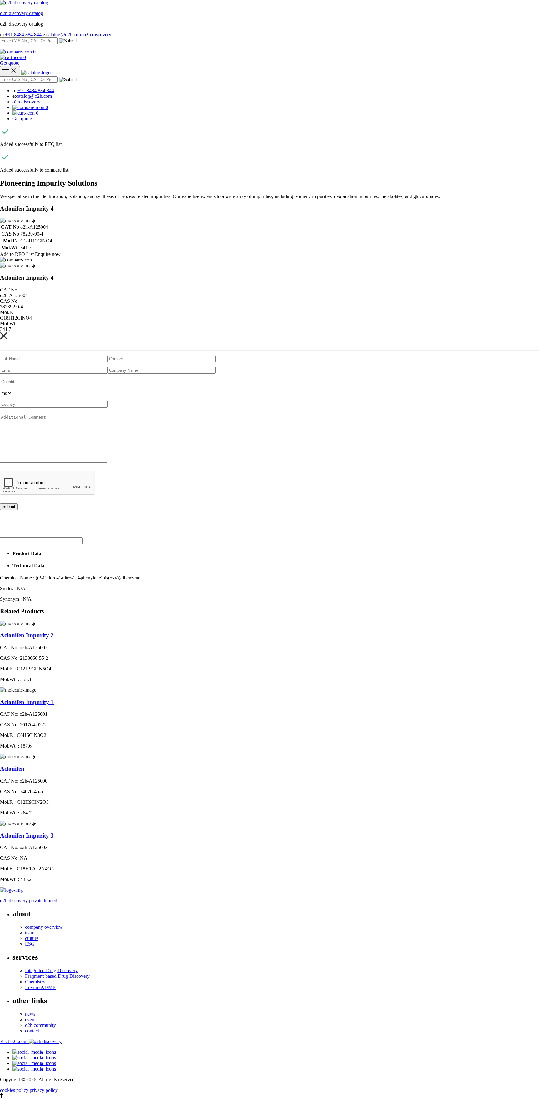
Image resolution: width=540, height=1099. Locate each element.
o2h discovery (97, 34)
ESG (30, 944)
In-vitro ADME (40, 987)
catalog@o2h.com (64, 34)
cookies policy (14, 1090)
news (30, 1014)
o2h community (40, 1025)
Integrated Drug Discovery (51, 970)
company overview (44, 927)
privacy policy (44, 1090)
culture (31, 938)
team (29, 932)
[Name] (10, 71)
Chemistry (35, 981)
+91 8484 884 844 (23, 34)
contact (32, 1030)
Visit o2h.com (14, 1041)
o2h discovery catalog (21, 13)
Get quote (9, 63)
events (31, 1019)
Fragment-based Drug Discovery (57, 976)
